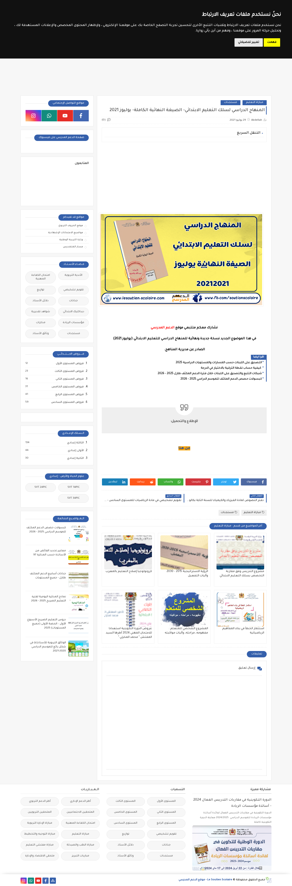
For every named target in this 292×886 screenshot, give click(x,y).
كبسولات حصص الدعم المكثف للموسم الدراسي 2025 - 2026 (221, 379)
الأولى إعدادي (75, 450)
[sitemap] (53, 881)
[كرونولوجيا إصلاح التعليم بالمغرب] (128, 552)
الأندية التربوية (73, 275)
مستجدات (230, 102)
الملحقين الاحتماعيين (80, 812)
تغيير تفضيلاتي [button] (248, 42)
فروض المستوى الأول (69, 363)
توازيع (40, 290)
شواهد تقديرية (40, 311)
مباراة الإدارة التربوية (39, 823)
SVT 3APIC (73, 498)
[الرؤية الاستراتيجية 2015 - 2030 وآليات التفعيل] (184, 552)
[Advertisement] (184, 177)
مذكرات (40, 322)
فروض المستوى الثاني (69, 379)
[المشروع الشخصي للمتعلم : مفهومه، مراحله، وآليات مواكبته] (184, 609)
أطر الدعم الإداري (80, 801)
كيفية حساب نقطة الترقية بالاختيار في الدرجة (231, 368)
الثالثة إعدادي (75, 442)
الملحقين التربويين (40, 812)
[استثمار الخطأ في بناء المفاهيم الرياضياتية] (240, 609)
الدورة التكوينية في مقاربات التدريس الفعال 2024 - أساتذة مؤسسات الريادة (232, 803)
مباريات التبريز (80, 856)
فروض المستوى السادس (67, 402)
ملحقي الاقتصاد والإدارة (40, 856)
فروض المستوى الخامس (67, 386)
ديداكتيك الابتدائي (73, 311)
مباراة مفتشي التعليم (40, 845)
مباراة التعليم (254, 102)
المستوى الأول (166, 801)
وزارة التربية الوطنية (71, 239)
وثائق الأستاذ (41, 333)
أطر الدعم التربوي (40, 801)
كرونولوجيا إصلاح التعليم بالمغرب (129, 571)
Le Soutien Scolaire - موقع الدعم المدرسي (205, 879)
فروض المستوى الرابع (69, 394)
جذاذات (73, 300)
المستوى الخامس (125, 812)
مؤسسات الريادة (73, 322)
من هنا (184, 448)
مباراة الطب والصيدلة (80, 845)
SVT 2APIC (40, 487)
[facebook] (81, 115)
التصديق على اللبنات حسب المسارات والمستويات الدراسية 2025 (219, 362)
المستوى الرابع (166, 823)
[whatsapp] (49, 115)
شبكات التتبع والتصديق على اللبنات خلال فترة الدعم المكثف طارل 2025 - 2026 (210, 373)
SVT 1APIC (74, 487)
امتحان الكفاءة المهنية (40, 277)
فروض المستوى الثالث (69, 371)
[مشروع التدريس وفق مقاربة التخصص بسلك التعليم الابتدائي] (240, 552)
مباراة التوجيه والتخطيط (39, 834)
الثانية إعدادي (75, 458)
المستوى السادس (125, 823)
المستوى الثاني (166, 812)
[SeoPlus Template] (268, 880)
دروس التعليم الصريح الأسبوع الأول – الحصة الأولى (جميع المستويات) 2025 (46, 624)
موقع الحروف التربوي (70, 225)
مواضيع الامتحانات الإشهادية (65, 232)
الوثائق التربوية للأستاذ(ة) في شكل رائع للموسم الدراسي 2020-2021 (48, 647)
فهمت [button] (271, 42)
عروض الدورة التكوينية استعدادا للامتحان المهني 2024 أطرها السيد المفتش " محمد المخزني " (129, 633)
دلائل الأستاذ (41, 300)
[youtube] (65, 115)
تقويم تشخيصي (73, 290)
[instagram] (33, 115)
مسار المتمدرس (73, 246)
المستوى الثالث (126, 801)
